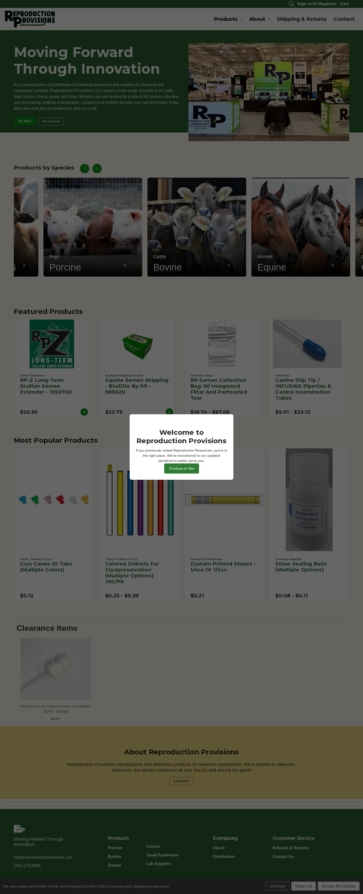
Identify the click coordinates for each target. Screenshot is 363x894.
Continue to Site (181, 468)
